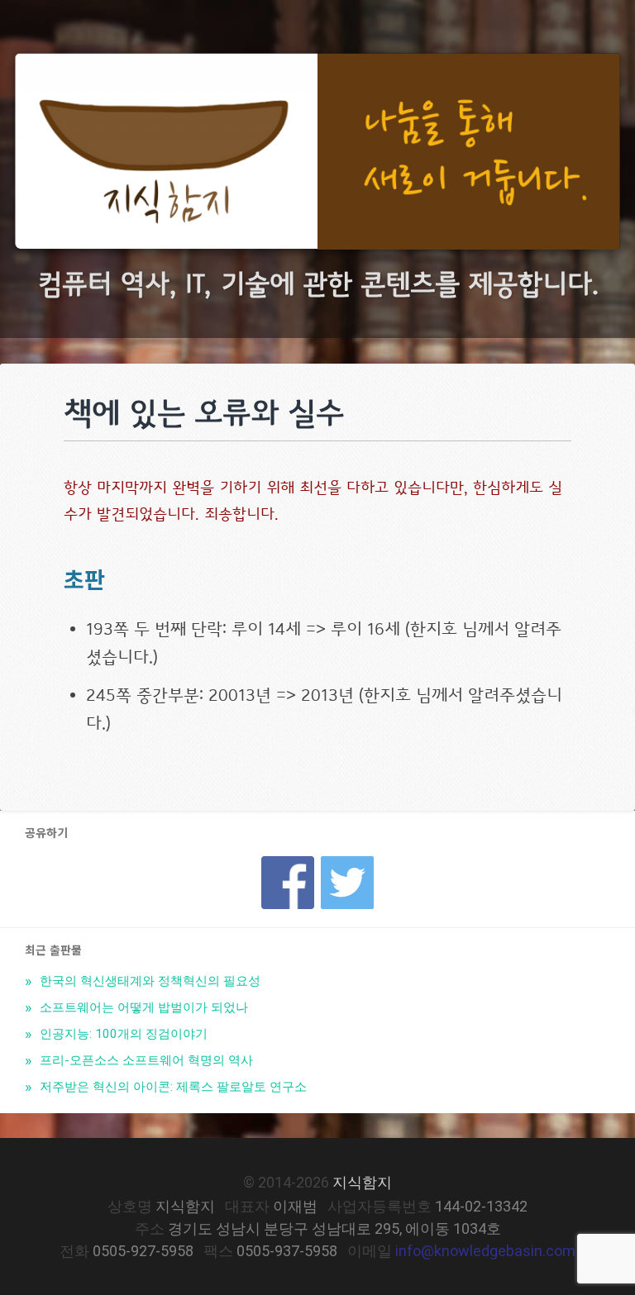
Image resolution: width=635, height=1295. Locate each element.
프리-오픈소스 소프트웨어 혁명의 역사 (144, 1060)
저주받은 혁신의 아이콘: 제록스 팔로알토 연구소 (171, 1086)
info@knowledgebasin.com (485, 1250)
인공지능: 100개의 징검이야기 (122, 1033)
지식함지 (362, 1182)
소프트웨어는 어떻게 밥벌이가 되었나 (142, 1007)
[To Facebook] (288, 862)
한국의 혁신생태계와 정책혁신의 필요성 (148, 981)
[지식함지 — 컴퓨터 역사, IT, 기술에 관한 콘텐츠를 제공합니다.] (317, 155)
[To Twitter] (347, 862)
